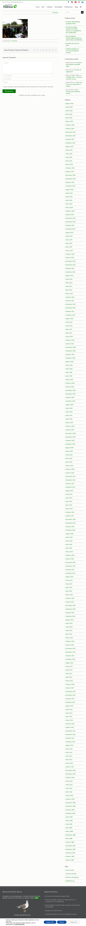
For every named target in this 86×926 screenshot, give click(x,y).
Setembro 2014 (70, 616)
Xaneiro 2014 (70, 645)
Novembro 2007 (71, 849)
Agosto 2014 (69, 620)
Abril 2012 (69, 716)
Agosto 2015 (69, 577)
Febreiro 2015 (70, 598)
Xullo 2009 (69, 817)
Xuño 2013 (69, 670)
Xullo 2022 (69, 279)
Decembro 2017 (71, 476)
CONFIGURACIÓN (19, 924)
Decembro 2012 (71, 691)
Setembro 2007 (70, 853)
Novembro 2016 (71, 523)
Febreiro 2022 (70, 297)
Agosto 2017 (69, 491)
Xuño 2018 (69, 455)
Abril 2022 (69, 290)
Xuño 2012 (69, 713)
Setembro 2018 (70, 444)
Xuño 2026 (69, 111)
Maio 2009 (69, 824)
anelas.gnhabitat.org (22, 915)
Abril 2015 (69, 591)
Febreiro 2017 (70, 512)
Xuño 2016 (69, 541)
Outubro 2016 (70, 527)
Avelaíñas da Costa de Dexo (72, 44)
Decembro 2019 (71, 390)
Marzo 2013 (69, 681)
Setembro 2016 (70, 530)
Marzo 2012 (69, 720)
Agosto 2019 (69, 405)
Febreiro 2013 (70, 684)
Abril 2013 (69, 677)
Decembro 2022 (71, 261)
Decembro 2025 (71, 132)
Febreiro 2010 (70, 799)
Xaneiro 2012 (70, 727)
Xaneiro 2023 (70, 258)
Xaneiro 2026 (70, 128)
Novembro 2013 (71, 652)
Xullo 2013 (69, 666)
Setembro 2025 (70, 143)
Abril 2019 (69, 419)
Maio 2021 (69, 329)
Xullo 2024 (69, 193)
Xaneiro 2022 (70, 301)
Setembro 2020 (70, 358)
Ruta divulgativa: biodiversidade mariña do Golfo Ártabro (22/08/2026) (74, 38)
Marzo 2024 (69, 207)
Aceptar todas (50, 922)
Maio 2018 (69, 458)
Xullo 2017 (69, 494)
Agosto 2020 (69, 362)
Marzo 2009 (69, 831)
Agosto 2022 (69, 276)
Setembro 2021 (70, 315)
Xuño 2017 (69, 498)
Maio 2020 (69, 372)
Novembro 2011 (71, 734)
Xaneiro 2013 (70, 688)
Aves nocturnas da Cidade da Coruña (73, 91)
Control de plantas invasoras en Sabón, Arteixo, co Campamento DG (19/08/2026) (73, 30)
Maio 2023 (69, 243)
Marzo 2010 (69, 795)
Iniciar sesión (70, 870)
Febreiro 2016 (70, 555)
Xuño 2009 (69, 820)
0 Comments (14, 41)
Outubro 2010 (70, 777)
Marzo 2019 (69, 423)
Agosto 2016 (69, 534)
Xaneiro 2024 (70, 215)
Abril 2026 (69, 118)
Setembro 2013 (70, 659)
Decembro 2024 (71, 175)
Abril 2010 (69, 792)
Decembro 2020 (71, 347)
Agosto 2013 (69, 663)
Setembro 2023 (70, 229)
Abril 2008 (69, 838)
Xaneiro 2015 (70, 602)
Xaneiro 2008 (70, 842)
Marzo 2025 (69, 164)
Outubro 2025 (70, 139)
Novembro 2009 (71, 806)
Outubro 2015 (70, 570)
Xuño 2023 (69, 240)
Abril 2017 (69, 505)
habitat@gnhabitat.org (17, 2)
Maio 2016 (69, 544)
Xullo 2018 (69, 451)
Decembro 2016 (71, 519)
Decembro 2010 (71, 770)
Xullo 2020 (69, 365)
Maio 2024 (69, 200)
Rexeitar (62, 922)
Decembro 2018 (71, 433)
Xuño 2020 (69, 369)
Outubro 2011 (70, 738)
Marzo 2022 (69, 293)
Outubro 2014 (70, 613)
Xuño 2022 (69, 283)
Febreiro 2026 (70, 125)
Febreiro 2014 (70, 641)
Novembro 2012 (71, 695)
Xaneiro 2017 (70, 516)
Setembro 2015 (70, 573)
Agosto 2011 (69, 745)
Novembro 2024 (71, 179)
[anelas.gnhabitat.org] (22, 901)
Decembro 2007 (71, 846)
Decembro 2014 (71, 605)
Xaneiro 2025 (70, 172)
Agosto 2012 (69, 706)
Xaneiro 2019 (70, 430)
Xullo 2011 (69, 749)
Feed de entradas (71, 874)
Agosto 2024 (69, 189)
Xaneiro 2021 (70, 344)
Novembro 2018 (71, 437)
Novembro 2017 (71, 480)
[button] (80, 6)
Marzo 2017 (69, 509)
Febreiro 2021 (70, 340)
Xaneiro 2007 (70, 860)
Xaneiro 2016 (70, 559)
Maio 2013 (69, 673)
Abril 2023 (69, 247)
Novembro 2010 (71, 774)
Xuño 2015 (69, 584)
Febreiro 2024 (70, 211)
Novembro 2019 (71, 394)
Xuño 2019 (69, 412)
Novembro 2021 (71, 308)
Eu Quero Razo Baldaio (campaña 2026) (73, 22)
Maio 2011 (69, 756)
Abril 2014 (69, 634)
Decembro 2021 (71, 304)
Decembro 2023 (71, 218)
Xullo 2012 (69, 709)
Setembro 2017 (70, 487)
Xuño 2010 (69, 785)
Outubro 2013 (70, 656)
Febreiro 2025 (70, 168)
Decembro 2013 (71, 648)
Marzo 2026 (69, 121)
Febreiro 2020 (70, 383)
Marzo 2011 (69, 763)
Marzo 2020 (69, 380)
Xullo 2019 (69, 408)
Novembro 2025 (71, 136)
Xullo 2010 (69, 781)
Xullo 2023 (69, 236)
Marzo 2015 (69, 595)
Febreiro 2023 (70, 254)
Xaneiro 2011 (70, 767)
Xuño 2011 (69, 752)
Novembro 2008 (71, 835)
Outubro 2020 (70, 354)
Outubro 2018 (70, 440)
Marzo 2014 (69, 638)
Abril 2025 (69, 161)
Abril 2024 (69, 204)
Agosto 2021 (69, 319)
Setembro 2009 (70, 813)
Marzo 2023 (69, 250)
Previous (55, 13)
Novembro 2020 (71, 351)
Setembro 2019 (70, 401)
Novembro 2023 (71, 222)
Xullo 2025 (69, 150)
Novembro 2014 (71, 609)
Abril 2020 (69, 376)
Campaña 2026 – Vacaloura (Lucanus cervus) (74, 78)
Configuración (73, 922)
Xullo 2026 (69, 107)
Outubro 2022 (70, 268)
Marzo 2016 (69, 552)
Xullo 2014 (69, 623)
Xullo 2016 (69, 537)
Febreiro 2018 (70, 469)
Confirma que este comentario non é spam (32, 95)
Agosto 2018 (69, 448)
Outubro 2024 (70, 182)
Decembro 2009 (71, 803)
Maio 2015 (69, 587)
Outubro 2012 (70, 699)
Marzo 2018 (69, 466)
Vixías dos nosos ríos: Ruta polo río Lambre (74, 84)
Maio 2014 (69, 630)
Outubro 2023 (70, 225)
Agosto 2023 (69, 232)
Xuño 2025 (69, 154)
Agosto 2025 (69, 146)
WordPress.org (70, 881)
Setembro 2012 (70, 702)
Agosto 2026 (69, 103)
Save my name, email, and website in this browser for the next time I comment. (28, 87)
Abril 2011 (69, 760)
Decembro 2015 (71, 562)
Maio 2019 (69, 415)
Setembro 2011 (70, 742)
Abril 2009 (69, 828)
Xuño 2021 (69, 326)
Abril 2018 (69, 462)
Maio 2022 (69, 286)
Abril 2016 (69, 548)
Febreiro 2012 (70, 724)
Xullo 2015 (69, 580)
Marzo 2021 (69, 336)
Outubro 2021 (70, 311)
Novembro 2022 (71, 265)
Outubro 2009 (70, 810)
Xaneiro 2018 (70, 473)
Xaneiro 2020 (70, 387)
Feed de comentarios (72, 877)
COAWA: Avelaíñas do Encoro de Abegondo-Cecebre (72, 50)
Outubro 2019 (70, 397)
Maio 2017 (69, 501)
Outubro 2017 (70, 484)
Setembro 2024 (70, 186)
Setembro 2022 (70, 272)
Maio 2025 (69, 157)
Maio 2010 (69, 788)
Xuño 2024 (69, 197)
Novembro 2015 (71, 566)
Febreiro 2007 (70, 856)
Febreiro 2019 (70, 426)
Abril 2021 (69, 333)
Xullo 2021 (69, 322)
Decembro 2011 (71, 731)
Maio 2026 (69, 114)
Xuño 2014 (69, 627)
